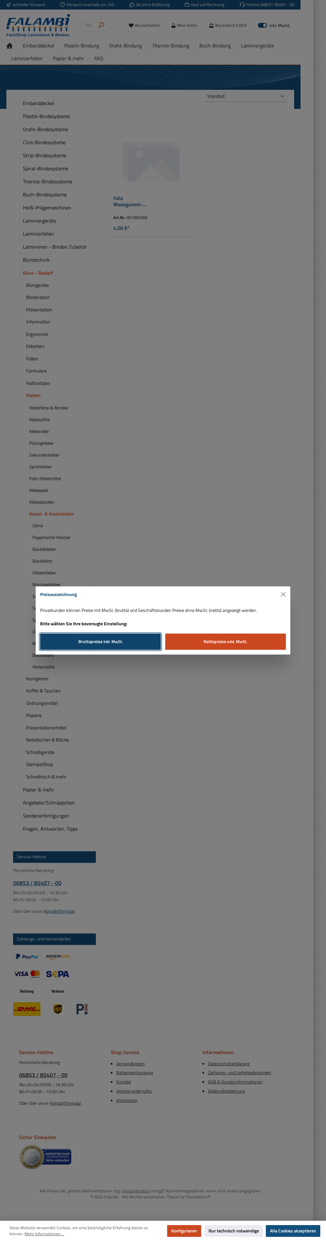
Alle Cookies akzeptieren (293, 1230)
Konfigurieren (184, 1230)
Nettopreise (225, 641)
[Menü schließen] (283, 594)
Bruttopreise (100, 641)
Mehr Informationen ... (44, 1234)
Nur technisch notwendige (234, 1230)
